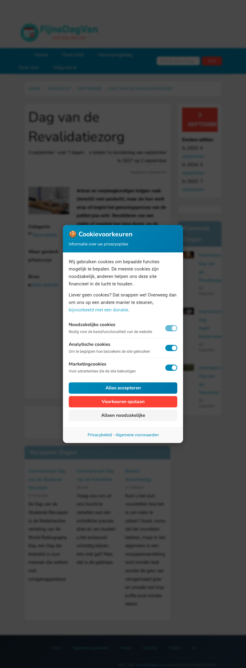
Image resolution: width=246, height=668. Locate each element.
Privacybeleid (100, 434)
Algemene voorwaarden (137, 434)
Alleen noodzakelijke (123, 415)
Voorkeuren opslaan (123, 401)
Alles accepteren (123, 388)
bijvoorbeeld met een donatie (98, 310)
